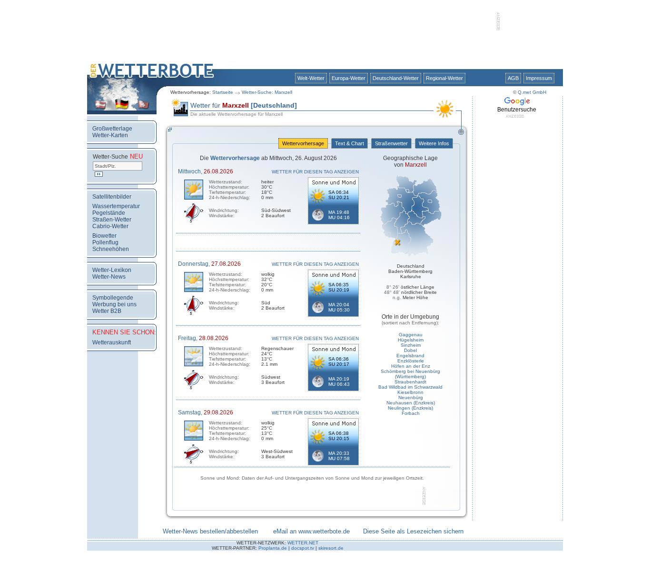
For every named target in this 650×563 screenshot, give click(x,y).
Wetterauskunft (111, 342)
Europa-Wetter (348, 78)
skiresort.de (331, 548)
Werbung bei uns (114, 304)
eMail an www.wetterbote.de (311, 531)
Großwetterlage (112, 128)
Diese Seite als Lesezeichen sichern (413, 531)
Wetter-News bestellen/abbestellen (210, 531)
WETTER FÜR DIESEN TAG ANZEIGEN (315, 171)
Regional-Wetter (444, 78)
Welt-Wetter (311, 78)
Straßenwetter (391, 143)
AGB (513, 78)
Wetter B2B (106, 311)
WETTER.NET (302, 542)
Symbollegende (112, 297)
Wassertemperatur (116, 206)
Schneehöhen (110, 249)
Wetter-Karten (110, 135)
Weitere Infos (434, 143)
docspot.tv (302, 548)
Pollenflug (105, 242)
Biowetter (104, 235)
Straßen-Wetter (111, 219)
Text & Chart (349, 143)
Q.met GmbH (532, 92)
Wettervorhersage (303, 143)
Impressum (539, 78)
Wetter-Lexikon (111, 270)
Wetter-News (109, 276)
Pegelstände (108, 213)
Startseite (222, 92)
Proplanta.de (272, 548)
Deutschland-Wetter (396, 78)
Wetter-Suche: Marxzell (267, 92)
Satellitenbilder (111, 196)
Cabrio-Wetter (110, 226)
